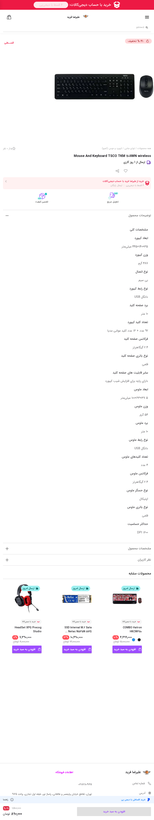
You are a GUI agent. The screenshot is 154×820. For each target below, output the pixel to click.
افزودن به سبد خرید (125, 649)
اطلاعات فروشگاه (64, 772)
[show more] (7, 216)
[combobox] (73, 27)
